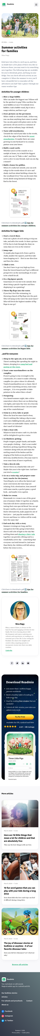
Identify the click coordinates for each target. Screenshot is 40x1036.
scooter (15, 472)
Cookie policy (26, 1032)
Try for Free (20, 717)
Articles (4, 997)
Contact (29, 1001)
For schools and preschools (12, 1001)
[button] (36, 4)
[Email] (28, 663)
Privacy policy (16, 1032)
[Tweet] (17, 663)
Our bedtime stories (9, 993)
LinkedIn (9, 650)
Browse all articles (20, 964)
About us (5, 1005)
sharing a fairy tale (26, 534)
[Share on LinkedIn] (23, 663)
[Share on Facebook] (12, 663)
